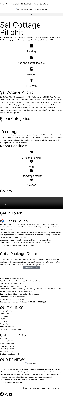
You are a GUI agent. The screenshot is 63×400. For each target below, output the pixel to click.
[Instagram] (6, 394)
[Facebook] (2, 394)
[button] (31, 14)
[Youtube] (10, 394)
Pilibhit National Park (15, 388)
